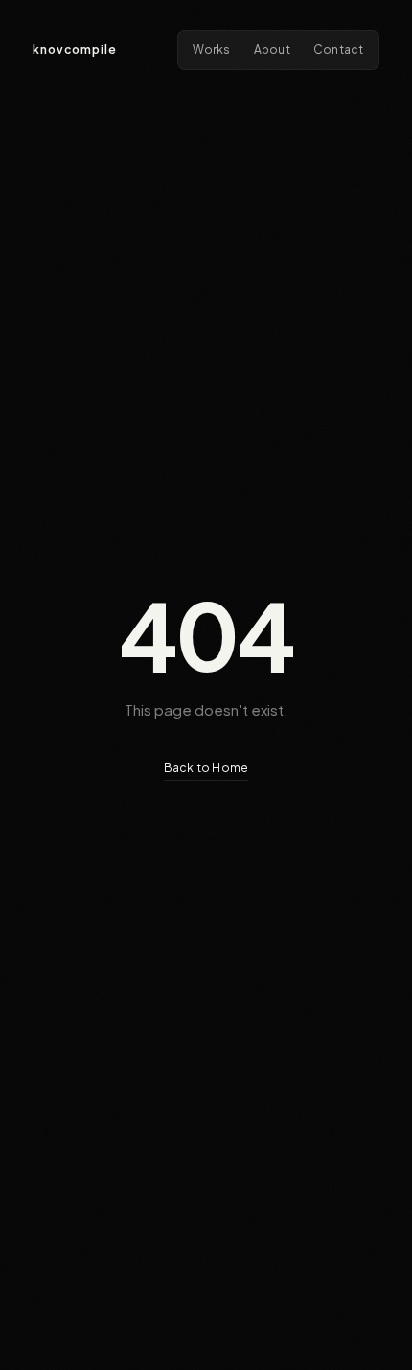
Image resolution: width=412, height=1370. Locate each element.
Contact (338, 49)
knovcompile (75, 49)
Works (212, 49)
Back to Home (206, 768)
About (272, 49)
